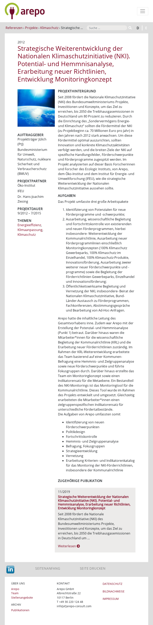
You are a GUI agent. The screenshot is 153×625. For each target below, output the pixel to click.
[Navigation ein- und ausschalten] (142, 11)
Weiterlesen (67, 546)
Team (15, 593)
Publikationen (20, 610)
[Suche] (130, 27)
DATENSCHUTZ (112, 584)
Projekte (31, 28)
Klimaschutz (49, 28)
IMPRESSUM (111, 599)
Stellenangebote (22, 597)
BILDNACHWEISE (114, 591)
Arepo (15, 589)
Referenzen (14, 28)
